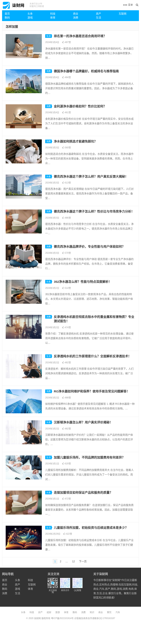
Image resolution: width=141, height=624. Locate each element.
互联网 (122, 13)
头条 (30, 13)
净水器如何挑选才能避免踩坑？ (75, 141)
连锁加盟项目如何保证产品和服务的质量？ (83, 492)
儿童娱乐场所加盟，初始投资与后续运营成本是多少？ (91, 527)
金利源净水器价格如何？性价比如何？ (80, 106)
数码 (7, 17)
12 (73, 561)
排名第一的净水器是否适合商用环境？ (80, 36)
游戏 (30, 17)
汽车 (118, 612)
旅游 (57, 612)
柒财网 (37, 618)
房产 (98, 13)
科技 (52, 13)
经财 (49, 612)
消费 (75, 17)
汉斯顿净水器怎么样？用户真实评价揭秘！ (83, 422)
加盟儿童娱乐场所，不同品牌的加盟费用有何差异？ (89, 457)
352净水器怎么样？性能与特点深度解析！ (83, 281)
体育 (52, 17)
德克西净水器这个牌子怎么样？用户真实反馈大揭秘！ (91, 176)
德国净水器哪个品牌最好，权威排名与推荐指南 (86, 71)
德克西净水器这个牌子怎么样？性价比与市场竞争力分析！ (94, 211)
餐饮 (109, 612)
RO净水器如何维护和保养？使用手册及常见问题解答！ (92, 391)
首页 (7, 13)
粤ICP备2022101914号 (62, 618)
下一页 (83, 561)
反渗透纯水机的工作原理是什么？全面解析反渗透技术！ (92, 356)
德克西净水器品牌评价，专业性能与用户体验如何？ (89, 246)
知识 (92, 612)
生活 (98, 17)
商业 (75, 13)
